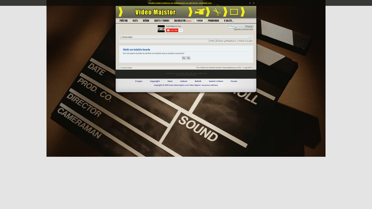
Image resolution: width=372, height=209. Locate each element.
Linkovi (183, 81)
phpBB (176, 73)
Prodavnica (213, 20)
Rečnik (146, 20)
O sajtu (138, 81)
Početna (124, 20)
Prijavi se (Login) (246, 41)
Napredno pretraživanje (243, 29)
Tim (197, 68)
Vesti (135, 20)
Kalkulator (182, 20)
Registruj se (231, 41)
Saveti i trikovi (161, 20)
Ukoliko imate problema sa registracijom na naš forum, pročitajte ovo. (180, 3)
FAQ (212, 41)
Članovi (220, 41)
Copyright (155, 81)
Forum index (127, 37)
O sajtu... (228, 20)
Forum (199, 20)
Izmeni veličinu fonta (250, 37)
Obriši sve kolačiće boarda (211, 68)
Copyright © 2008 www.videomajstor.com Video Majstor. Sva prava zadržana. (186, 85)
